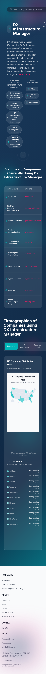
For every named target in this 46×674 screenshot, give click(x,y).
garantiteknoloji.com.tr (33, 221)
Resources (6, 643)
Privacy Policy (8, 616)
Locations (11, 346)
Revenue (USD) (37, 346)
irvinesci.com (30, 254)
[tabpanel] (23, 453)
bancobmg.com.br (32, 266)
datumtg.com (30, 302)
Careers (5, 608)
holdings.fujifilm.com (32, 208)
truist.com (28, 242)
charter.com (29, 232)
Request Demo (8, 639)
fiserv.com (29, 197)
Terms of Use (7, 612)
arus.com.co (29, 290)
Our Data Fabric (8, 584)
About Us (6, 600)
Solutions (6, 580)
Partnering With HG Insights (13, 588)
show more (24, 74)
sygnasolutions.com (32, 279)
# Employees (24, 346)
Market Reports (8, 647)
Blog (4, 604)
